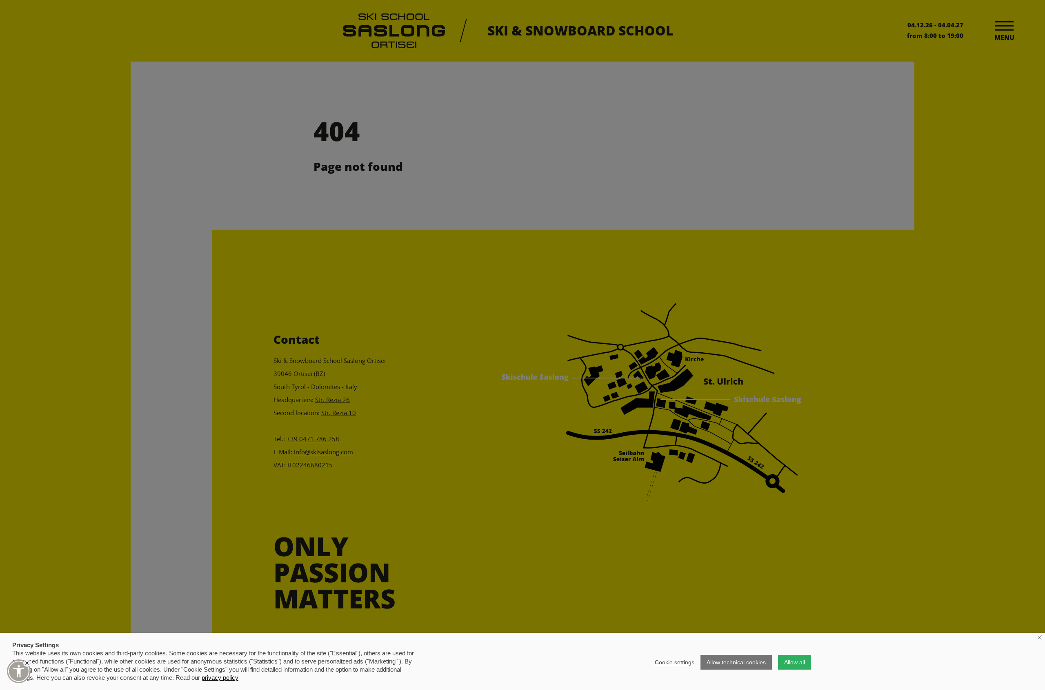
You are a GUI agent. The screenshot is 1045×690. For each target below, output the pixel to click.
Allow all (794, 662)
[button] (18, 671)
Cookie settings (674, 662)
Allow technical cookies (736, 662)
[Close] (27, 663)
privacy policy (220, 677)
